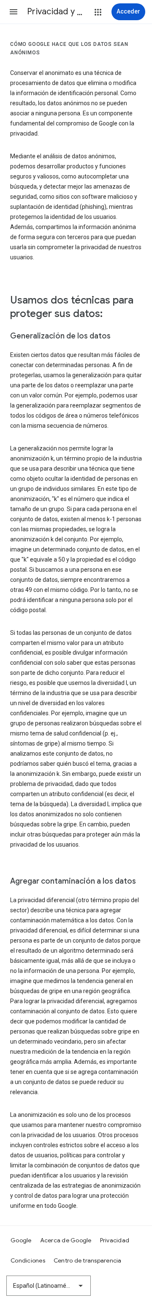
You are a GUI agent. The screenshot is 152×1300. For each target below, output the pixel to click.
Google (21, 1240)
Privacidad (115, 1240)
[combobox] (48, 1286)
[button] (13, 12)
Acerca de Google (66, 1240)
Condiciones (28, 1260)
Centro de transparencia (88, 1260)
